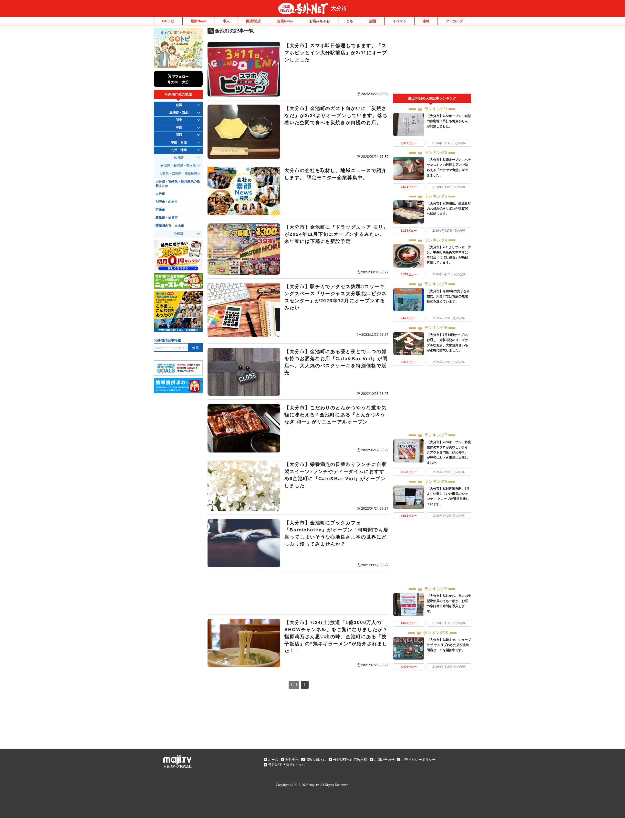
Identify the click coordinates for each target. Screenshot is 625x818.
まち (349, 21)
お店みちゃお (319, 21)
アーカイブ (454, 21)
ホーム (273, 760)
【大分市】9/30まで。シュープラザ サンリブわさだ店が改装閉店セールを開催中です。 (449, 645)
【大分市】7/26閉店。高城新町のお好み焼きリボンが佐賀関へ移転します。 (449, 208)
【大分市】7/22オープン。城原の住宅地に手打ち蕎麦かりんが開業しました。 (449, 121)
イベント (399, 21)
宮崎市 (160, 210)
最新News (199, 21)
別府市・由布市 (167, 202)
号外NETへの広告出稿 (350, 760)
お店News (285, 21)
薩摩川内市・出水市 (170, 225)
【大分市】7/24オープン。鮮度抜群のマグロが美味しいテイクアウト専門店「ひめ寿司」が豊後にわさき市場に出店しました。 (449, 452)
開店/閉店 (253, 21)
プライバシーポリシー (418, 760)
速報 (426, 21)
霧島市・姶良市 (167, 217)
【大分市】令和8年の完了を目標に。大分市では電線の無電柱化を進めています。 (448, 296)
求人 (226, 21)
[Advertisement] (298, 592)
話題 (372, 21)
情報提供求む (316, 760)
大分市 (339, 8)
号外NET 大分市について (287, 765)
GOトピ (168, 21)
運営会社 (292, 760)
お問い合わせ (384, 760)
